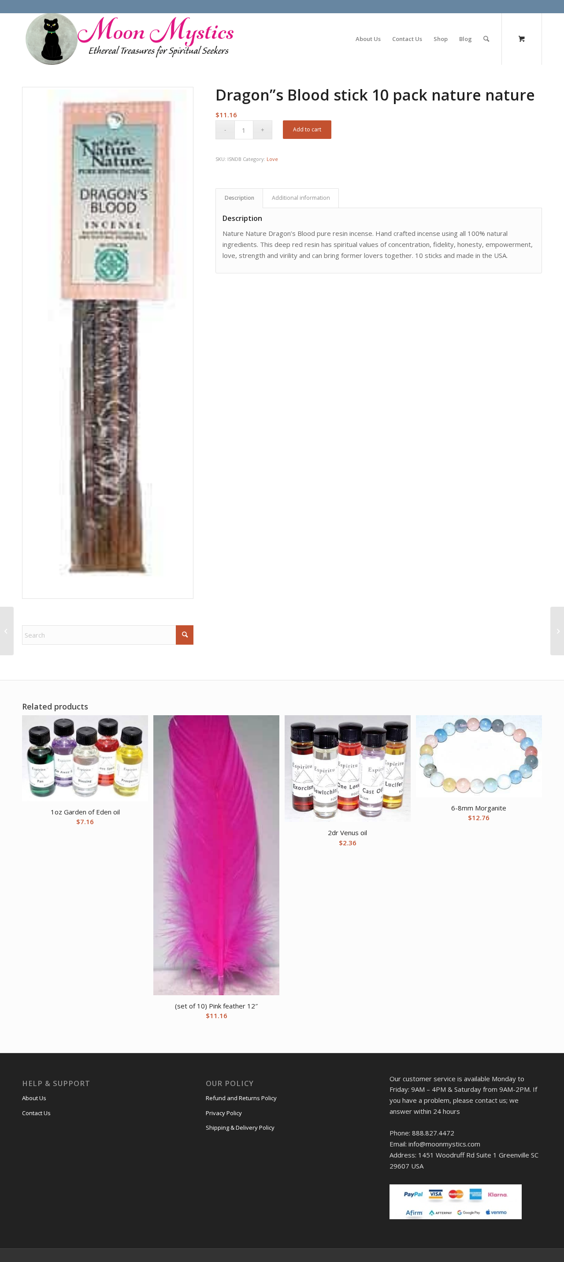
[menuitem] (368, 39)
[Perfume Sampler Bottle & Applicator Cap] (7, 631)
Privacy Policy (224, 1113)
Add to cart (307, 129)
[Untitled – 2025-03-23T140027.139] (128, 39)
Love (272, 159)
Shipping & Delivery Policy (240, 1127)
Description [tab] (239, 198)
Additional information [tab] (301, 198)
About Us (34, 1098)
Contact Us (36, 1113)
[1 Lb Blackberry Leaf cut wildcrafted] (557, 631)
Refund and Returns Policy (241, 1098)
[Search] (486, 39)
